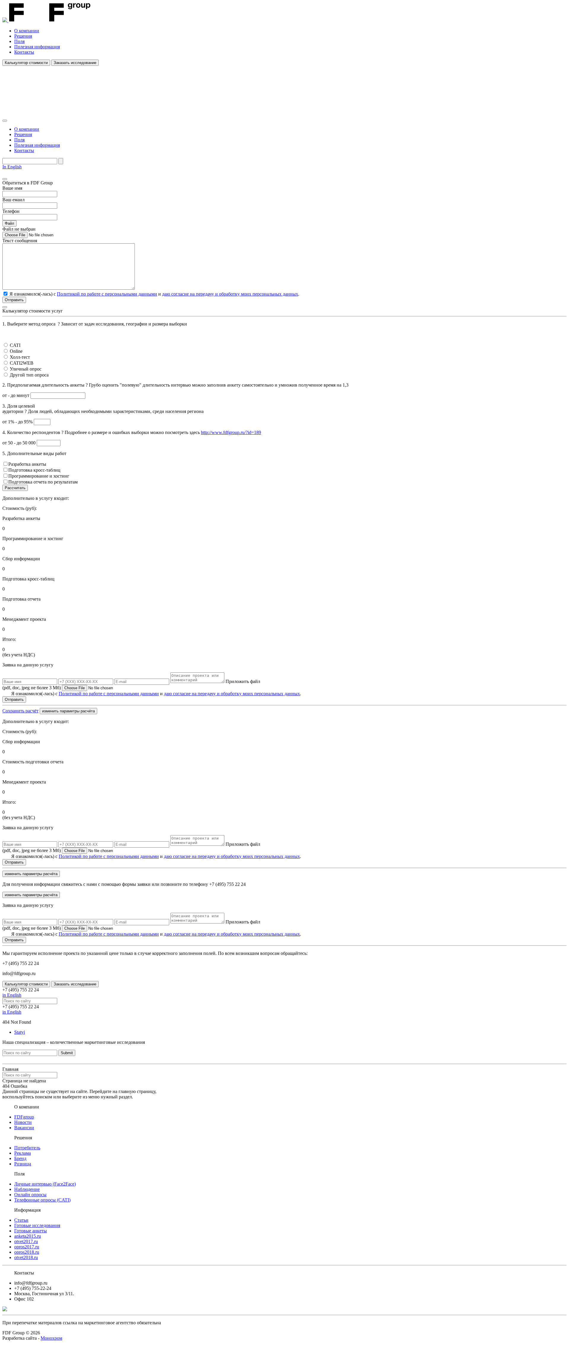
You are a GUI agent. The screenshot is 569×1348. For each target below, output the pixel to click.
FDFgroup (24, 1116)
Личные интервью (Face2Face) (45, 1183)
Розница (22, 1163)
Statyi (19, 1032)
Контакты (24, 52)
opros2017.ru (26, 1246)
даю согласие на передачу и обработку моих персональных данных (230, 293)
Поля (19, 41)
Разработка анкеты (27, 464)
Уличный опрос (25, 368)
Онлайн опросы (30, 1194)
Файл (9, 223)
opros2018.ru (26, 1252)
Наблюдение (27, 1189)
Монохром (51, 1338)
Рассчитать (15, 488)
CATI (15, 345)
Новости (23, 1122)
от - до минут (16, 395)
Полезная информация (37, 46)
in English (11, 995)
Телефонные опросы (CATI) (42, 1199)
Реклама (22, 1153)
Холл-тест (20, 357)
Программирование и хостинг (38, 475)
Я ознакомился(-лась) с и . (156, 693)
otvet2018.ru (26, 1257)
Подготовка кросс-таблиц (34, 470)
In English (12, 166)
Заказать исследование (75, 62)
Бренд (20, 1158)
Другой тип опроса (29, 374)
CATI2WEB (21, 363)
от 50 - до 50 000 (19, 442)
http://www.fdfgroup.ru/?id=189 (231, 432)
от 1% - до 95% (18, 421)
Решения (23, 36)
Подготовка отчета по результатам (43, 481)
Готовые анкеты (30, 1230)
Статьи (21, 1220)
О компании (26, 30)
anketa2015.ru (27, 1236)
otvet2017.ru (26, 1241)
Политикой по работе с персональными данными (107, 293)
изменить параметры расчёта (68, 711)
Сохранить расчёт (20, 710)
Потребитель (27, 1147)
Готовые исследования (37, 1225)
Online (16, 351)
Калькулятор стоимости (26, 62)
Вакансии (24, 1127)
